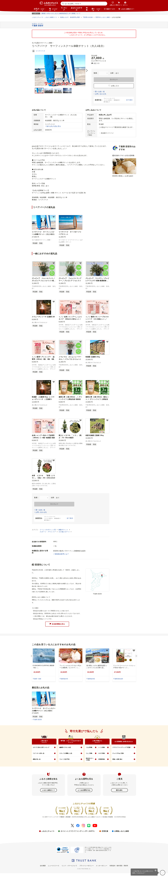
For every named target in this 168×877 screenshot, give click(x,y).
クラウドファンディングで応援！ (121, 747)
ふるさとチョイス (48, 831)
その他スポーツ (64, 532)
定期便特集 (101, 759)
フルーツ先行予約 (64, 759)
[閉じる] (155, 871)
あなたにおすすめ (76, 9)
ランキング (64, 9)
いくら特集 (101, 747)
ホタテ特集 (101, 753)
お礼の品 (39, 9)
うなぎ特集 (89, 747)
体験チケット (63, 530)
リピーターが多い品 (38, 753)
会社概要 (43, 865)
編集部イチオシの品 (65, 747)
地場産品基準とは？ (62, 554)
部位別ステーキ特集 (90, 759)
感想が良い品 (36, 759)
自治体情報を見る (58, 624)
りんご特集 (89, 753)
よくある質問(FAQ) (84, 790)
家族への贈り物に (117, 759)
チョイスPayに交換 (118, 753)
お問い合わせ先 (100, 94)
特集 (87, 9)
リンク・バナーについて (69, 865)
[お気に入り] (162, 872)
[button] (54, 217)
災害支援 (105, 831)
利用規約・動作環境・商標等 (119, 865)
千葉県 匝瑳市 (37, 719)
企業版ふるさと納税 (121, 831)
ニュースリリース (53, 865)
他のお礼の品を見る (53, 126)
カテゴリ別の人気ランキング (41, 747)
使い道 (96, 9)
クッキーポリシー (101, 865)
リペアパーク (40, 51)
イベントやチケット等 (48, 530)
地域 (53, 9)
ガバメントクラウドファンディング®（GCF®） (78, 831)
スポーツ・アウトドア (48, 532)
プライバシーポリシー (87, 865)
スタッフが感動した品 (65, 753)
